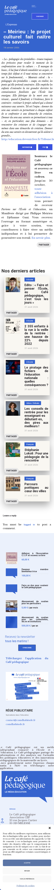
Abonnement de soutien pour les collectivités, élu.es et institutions (35, 619)
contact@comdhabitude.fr (20, 720)
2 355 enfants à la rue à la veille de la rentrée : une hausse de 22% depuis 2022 (36, 335)
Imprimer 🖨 (27, 147)
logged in (29, 524)
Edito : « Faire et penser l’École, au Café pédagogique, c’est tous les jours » (36, 293)
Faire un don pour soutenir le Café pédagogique (35, 586)
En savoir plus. (41, 237)
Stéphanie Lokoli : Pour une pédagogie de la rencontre (36, 455)
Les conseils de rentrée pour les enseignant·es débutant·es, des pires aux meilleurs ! (36, 417)
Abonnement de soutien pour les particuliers (35, 602)
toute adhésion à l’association (44, 193)
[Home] (17, 19)
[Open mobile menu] (34, 6)
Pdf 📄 (45, 147)
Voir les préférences (27, 879)
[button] (49, 828)
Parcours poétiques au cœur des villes (36, 487)
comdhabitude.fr (15, 724)
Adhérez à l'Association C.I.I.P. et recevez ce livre (35, 554)
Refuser (27, 871)
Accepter (27, 863)
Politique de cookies (26, 886)
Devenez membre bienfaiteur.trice (35, 570)
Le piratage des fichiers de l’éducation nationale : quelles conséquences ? (36, 376)
